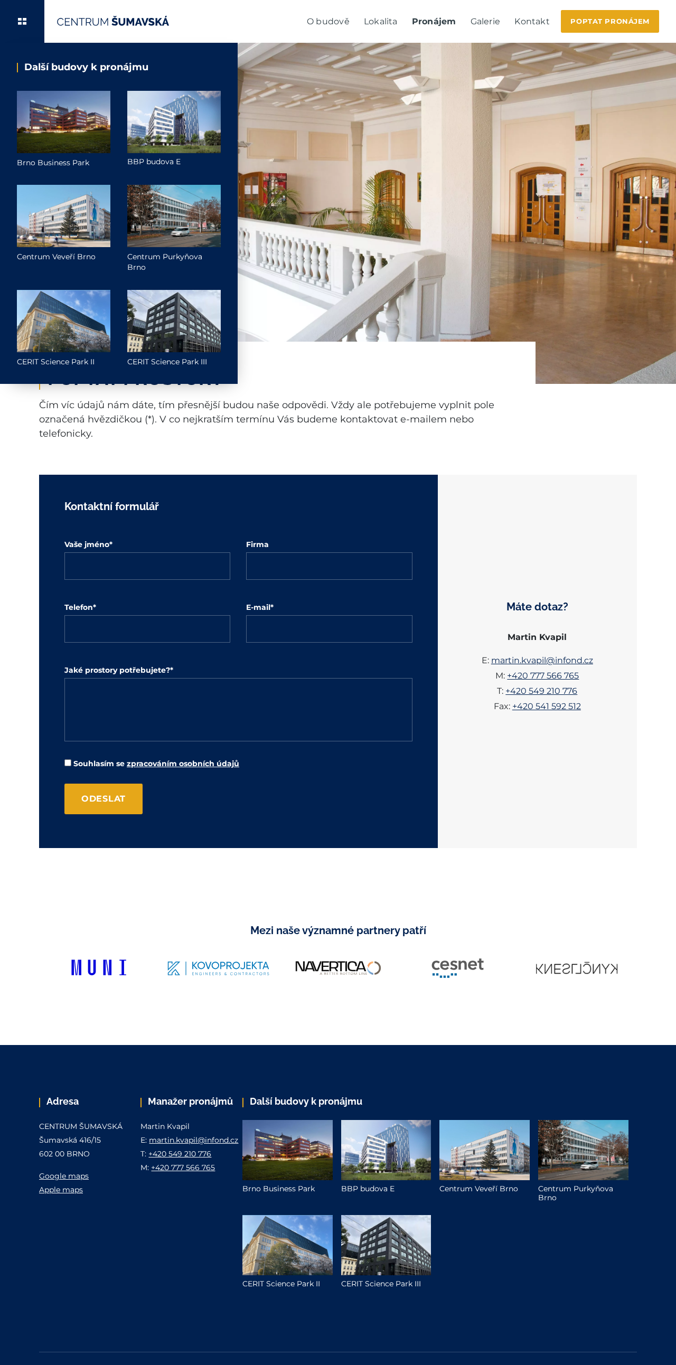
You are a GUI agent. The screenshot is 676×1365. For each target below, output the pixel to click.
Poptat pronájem (610, 21)
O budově (328, 21)
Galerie (485, 21)
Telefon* (80, 607)
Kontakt (531, 21)
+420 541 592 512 (546, 706)
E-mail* (260, 607)
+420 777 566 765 (543, 676)
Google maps (64, 1176)
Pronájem (434, 21)
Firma (257, 544)
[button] (22, 21)
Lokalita (381, 21)
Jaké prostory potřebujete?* (118, 670)
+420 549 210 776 (541, 691)
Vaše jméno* (88, 544)
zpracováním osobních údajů (183, 763)
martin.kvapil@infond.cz (542, 660)
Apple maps (61, 1189)
